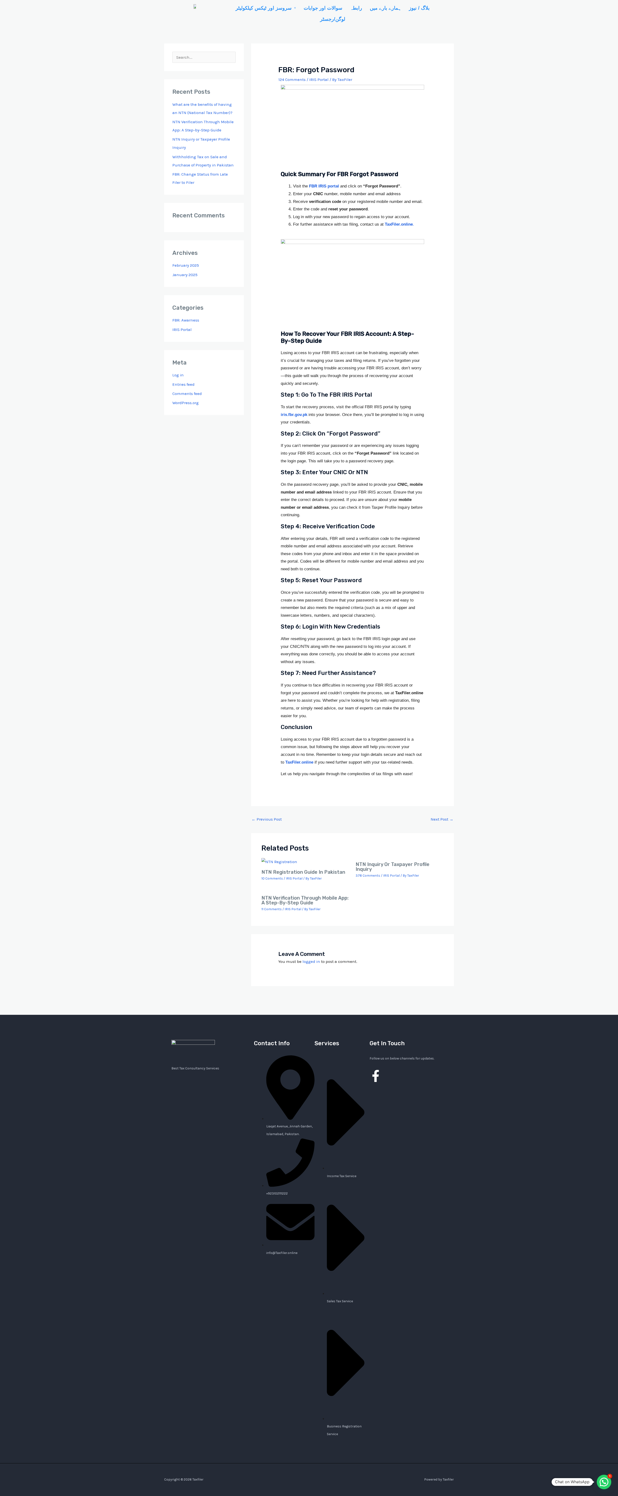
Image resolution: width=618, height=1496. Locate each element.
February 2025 (185, 265)
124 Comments (292, 79)
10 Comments (272, 878)
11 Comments (271, 909)
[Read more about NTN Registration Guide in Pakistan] (279, 861)
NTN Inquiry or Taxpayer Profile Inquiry (392, 866)
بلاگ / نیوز (419, 8)
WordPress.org (185, 402)
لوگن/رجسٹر (332, 19)
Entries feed (183, 384)
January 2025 (184, 274)
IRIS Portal (182, 329)
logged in (311, 961)
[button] (266, 8)
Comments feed (187, 393)
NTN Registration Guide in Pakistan (303, 872)
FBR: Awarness (185, 320)
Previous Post (267, 819)
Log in (178, 374)
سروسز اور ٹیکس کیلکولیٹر (264, 8)
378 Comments (368, 875)
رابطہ (356, 8)
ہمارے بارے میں (385, 8)
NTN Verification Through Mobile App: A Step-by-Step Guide (305, 900)
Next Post (442, 819)
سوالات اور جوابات (323, 8)
